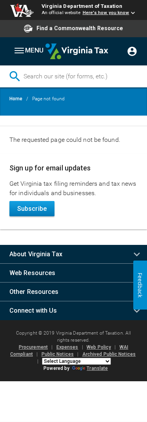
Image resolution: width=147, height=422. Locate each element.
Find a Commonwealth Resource (79, 28)
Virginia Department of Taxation (82, 6)
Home (15, 98)
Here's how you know (106, 12)
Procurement (33, 347)
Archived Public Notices (109, 354)
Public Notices (58, 354)
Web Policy (99, 347)
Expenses (67, 347)
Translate (97, 368)
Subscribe (32, 208)
